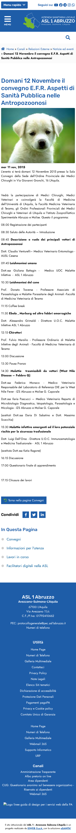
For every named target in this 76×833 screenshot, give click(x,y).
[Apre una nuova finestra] (26, 514)
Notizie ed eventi (63, 49)
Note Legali (38, 679)
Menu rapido (13, 5)
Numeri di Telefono (38, 655)
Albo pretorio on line (38, 776)
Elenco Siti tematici (38, 685)
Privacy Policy (38, 673)
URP (38, 756)
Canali (21, 49)
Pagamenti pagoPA (38, 702)
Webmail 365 (38, 744)
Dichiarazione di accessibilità (38, 691)
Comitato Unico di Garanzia (38, 714)
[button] (68, 37)
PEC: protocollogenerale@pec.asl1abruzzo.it (38, 623)
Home (10, 49)
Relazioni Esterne (38, 49)
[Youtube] (56, 5)
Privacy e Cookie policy (38, 708)
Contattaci (38, 667)
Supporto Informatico (38, 750)
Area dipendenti (38, 781)
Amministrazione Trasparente (38, 772)
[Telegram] (65, 5)
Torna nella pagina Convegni (26, 500)
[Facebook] (61, 5)
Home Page (38, 649)
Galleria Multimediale (38, 661)
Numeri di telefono (38, 628)
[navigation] (7, 20)
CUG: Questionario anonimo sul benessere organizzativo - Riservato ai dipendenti (38, 787)
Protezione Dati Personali (38, 697)
